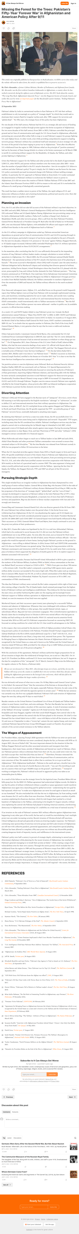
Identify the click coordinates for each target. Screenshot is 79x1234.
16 (30, 554)
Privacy (37, 1219)
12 (46, 350)
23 (62, 768)
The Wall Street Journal (64, 968)
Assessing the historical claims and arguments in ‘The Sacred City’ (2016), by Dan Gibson (33, 1175)
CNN (49, 975)
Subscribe (64, 3)
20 (57, 690)
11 (6, 342)
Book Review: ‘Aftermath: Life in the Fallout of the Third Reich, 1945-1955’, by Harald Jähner (34, 1146)
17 (45, 564)
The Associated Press (66, 944)
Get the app (49, 1224)
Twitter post (19, 956)
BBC (28, 952)
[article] (39, 1148)
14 (53, 359)
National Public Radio (22, 1037)
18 (43, 647)
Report (71, 888)
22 (45, 754)
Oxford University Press (13, 902)
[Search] (75, 1138)
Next (71, 1097)
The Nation (61, 1016)
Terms (43, 1219)
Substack (29, 1230)
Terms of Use (49, 1079)
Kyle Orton (10, 21)
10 (13, 328)
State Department (10, 1011)
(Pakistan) (8, 997)
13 (50, 353)
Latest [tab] (9, 1138)
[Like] (4, 28)
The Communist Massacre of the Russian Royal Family (25, 1157)
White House (57, 1049)
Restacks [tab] (15, 1112)
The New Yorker (32, 916)
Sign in (73, 3)
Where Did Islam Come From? (14, 1172)
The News (70, 994)
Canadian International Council (48, 895)
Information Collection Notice (39, 1081)
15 (29, 444)
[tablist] (10, 1112)
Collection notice (52, 1219)
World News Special (37, 952)
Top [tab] (4, 1138)
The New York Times (56, 912)
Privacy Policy (55, 1081)
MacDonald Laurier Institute (58, 881)
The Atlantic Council (47, 921)
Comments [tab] (6, 1112)
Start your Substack (34, 1224)
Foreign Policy (59, 907)
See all (5, 1185)
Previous (9, 1097)
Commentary (9, 883)
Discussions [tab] (17, 1138)
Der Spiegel (22, 1025)
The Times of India (61, 980)
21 (44, 696)
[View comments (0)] (9, 28)
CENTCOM (28, 1001)
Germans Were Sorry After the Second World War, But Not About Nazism (33, 1144)
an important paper (27, 98)
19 (47, 677)
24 (75, 807)
